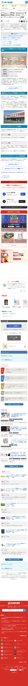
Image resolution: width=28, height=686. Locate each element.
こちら (17, 329)
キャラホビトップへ (12, 346)
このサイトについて (8, 666)
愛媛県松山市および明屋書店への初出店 (11, 37)
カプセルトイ (13, 313)
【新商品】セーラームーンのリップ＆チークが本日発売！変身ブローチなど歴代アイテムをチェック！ (15, 378)
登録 (23, 194)
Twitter (18, 669)
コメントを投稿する (14, 326)
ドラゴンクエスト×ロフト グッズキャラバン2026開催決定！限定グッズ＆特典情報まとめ (15, 393)
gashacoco (5, 313)
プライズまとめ (23, 5)
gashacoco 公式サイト (14, 88)
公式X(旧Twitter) (6, 176)
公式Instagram (5, 177)
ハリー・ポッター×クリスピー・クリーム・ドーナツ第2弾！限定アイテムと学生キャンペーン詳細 (15, 386)
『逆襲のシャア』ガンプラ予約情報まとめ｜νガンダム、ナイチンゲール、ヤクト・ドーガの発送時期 (15, 371)
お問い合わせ (7, 669)
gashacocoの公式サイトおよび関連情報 (11, 45)
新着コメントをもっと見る (14, 559)
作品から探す (14, 5)
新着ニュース (4, 5)
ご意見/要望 (16, 666)
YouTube (20, 670)
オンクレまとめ (5, 8)
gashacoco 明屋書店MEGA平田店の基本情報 (12, 35)
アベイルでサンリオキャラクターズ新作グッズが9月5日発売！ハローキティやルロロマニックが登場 (15, 398)
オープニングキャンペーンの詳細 (10, 39)
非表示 (15, 33)
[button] (14, 60)
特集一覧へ (14, 245)
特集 (14, 8)
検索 (24, 610)
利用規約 (21, 666)
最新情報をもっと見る (14, 466)
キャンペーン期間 (7, 41)
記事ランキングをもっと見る (14, 404)
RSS (22, 669)
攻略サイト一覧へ (23, 662)
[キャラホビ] (7, 2)
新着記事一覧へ (23, 635)
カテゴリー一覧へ (8, 316)
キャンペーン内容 (7, 43)
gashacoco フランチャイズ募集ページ (14, 168)
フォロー (22, 201)
